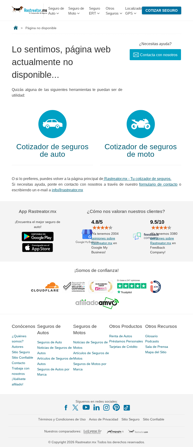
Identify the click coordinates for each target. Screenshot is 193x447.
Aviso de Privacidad (103, 419)
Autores (17, 347)
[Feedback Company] (146, 236)
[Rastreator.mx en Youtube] (86, 407)
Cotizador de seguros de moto (141, 150)
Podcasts (152, 341)
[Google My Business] (87, 236)
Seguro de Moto (76, 10)
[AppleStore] (37, 247)
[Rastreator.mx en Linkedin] (96, 407)
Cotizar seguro (161, 10)
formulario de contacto (158, 184)
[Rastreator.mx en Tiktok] (126, 407)
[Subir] (184, 438)
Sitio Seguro (21, 352)
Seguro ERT (94, 10)
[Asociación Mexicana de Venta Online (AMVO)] (97, 303)
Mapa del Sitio (155, 352)
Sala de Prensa (156, 347)
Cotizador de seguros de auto (52, 150)
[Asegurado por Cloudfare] (45, 287)
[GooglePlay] (38, 236)
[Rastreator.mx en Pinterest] (116, 407)
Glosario (151, 336)
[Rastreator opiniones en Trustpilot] (132, 286)
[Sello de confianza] (74, 287)
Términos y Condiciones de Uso (62, 419)
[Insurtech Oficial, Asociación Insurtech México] (156, 287)
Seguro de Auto (56, 10)
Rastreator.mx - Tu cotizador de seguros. (137, 179)
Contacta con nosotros (158, 55)
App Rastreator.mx (37, 211)
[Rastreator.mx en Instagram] (106, 407)
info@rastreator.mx (67, 190)
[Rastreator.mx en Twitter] (75, 407)
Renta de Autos (120, 336)
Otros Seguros (112, 10)
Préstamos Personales (126, 341)
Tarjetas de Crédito (123, 347)
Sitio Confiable (22, 357)
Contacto (18, 363)
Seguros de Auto (49, 342)
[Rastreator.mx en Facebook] (66, 407)
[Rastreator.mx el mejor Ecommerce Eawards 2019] (101, 286)
